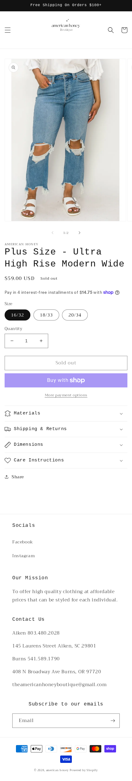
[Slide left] (52, 232)
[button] (7, 30)
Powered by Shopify (84, 770)
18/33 (46, 315)
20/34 (74, 315)
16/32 (17, 315)
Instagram (23, 555)
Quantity (13, 329)
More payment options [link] (66, 395)
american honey (57, 770)
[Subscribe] (112, 720)
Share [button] (18, 476)
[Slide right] (79, 232)
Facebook (22, 542)
